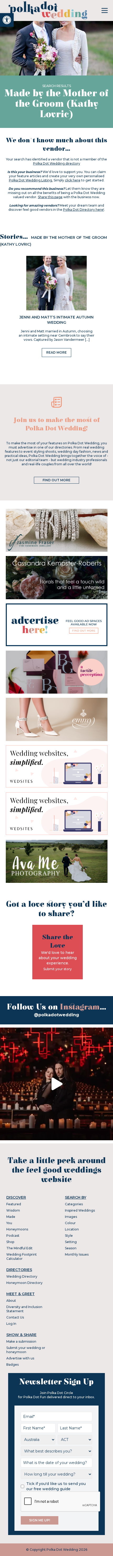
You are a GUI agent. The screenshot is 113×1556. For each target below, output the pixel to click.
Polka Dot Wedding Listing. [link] (31, 180)
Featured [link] (13, 1204)
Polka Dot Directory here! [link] (83, 210)
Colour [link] (70, 1223)
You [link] (9, 1223)
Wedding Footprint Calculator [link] (21, 1256)
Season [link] (70, 1248)
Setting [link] (71, 1242)
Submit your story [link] (57, 969)
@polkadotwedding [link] (56, 1014)
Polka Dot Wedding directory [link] (56, 163)
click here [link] (72, 180)
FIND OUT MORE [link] (56, 480)
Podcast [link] (12, 1236)
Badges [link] (12, 1364)
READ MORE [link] (56, 352)
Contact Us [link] (15, 1317)
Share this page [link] (50, 197)
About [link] (11, 1301)
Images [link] (71, 1217)
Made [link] (10, 1217)
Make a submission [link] (21, 1341)
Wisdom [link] (13, 1210)
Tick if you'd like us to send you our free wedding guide (56, 1486)
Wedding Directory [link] (21, 1276)
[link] (7, 20)
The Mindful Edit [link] (19, 1248)
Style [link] (69, 1236)
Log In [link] (11, 1324)
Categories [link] (74, 1204)
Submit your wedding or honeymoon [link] (25, 1350)
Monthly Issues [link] (77, 1254)
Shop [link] (10, 1242)
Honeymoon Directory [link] (24, 1283)
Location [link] (72, 1229)
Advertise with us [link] (20, 1358)
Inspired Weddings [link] (80, 1210)
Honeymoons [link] (17, 1229)
